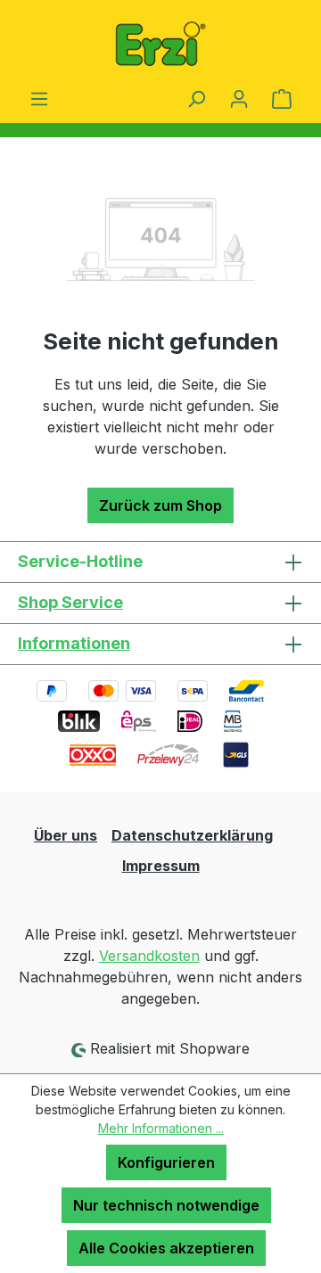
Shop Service (70, 602)
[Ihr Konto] (239, 98)
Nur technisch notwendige (166, 1205)
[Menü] (39, 98)
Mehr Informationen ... (161, 1128)
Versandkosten (149, 956)
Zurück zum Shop (160, 505)
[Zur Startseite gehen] (160, 43)
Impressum (161, 866)
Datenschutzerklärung (192, 835)
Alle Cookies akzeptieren (166, 1248)
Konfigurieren (166, 1162)
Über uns (65, 835)
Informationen (74, 643)
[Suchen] (196, 98)
